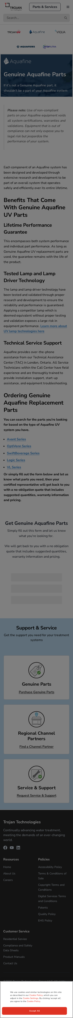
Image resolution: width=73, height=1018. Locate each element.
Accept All (34, 1010)
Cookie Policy (36, 995)
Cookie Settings (30, 998)
